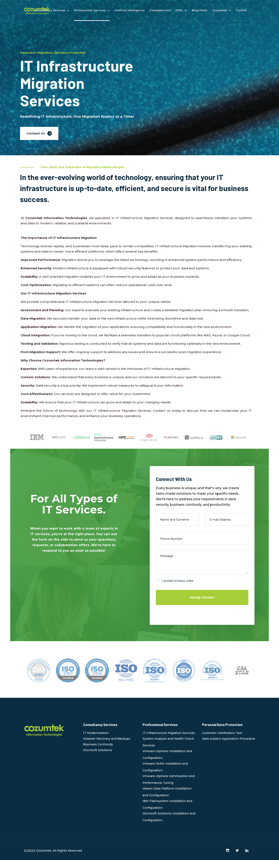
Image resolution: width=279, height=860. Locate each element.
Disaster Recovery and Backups (106, 738)
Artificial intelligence (130, 10)
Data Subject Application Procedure (228, 738)
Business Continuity (98, 744)
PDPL (179, 10)
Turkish (241, 10)
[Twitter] (237, 850)
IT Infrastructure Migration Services (169, 733)
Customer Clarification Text (222, 733)
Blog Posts (199, 10)
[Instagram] (227, 850)
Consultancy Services (49, 10)
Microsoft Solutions (97, 750)
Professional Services (90, 10)
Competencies (160, 10)
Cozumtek (219, 10)
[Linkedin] (246, 850)
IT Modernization (96, 733)
